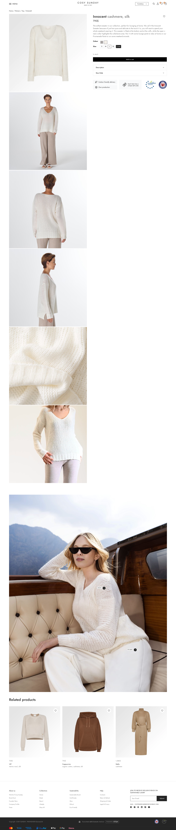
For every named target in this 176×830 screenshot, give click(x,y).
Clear (118, 46)
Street (41, 798)
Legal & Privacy (104, 804)
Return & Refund (105, 798)
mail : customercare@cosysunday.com (144, 804)
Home (11, 11)
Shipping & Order (105, 801)
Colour (95, 41)
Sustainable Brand (75, 795)
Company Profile (14, 804)
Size (94, 46)
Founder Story (13, 801)
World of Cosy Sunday (16, 795)
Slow (71, 801)
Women (17, 11)
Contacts (102, 795)
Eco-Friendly (73, 807)
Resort (41, 801)
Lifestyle (41, 804)
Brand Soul (12, 798)
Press (10, 807)
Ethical (72, 804)
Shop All (42, 807)
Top (23, 11)
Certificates (73, 798)
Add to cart (130, 59)
